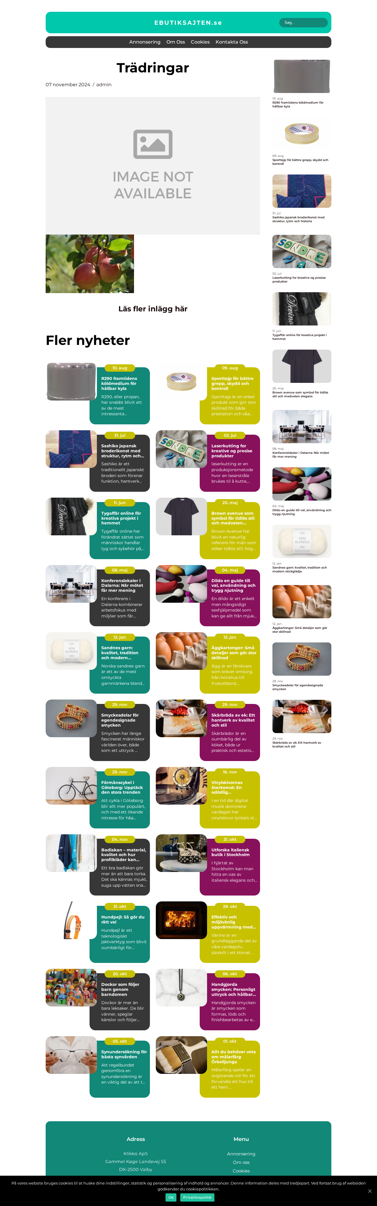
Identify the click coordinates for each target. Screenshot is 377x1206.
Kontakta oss (232, 42)
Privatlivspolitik (197, 1197)
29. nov (119, 704)
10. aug (120, 368)
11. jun (120, 502)
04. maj (230, 570)
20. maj (230, 502)
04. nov (120, 839)
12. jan (119, 637)
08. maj (120, 570)
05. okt (120, 1041)
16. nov (230, 772)
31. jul (119, 435)
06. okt (230, 973)
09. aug (230, 368)
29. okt (230, 906)
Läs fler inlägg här (153, 308)
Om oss (175, 42)
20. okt (120, 973)
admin (104, 84)
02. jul (230, 435)
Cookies (200, 42)
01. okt (230, 1041)
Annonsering (145, 42)
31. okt (230, 839)
